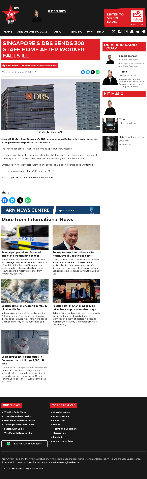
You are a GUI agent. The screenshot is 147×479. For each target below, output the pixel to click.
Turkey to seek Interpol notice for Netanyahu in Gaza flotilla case (74, 254)
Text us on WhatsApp (26, 443)
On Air (58, 31)
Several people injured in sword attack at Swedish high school (21, 254)
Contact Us (59, 433)
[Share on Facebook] (83, 72)
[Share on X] (93, 72)
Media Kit (58, 437)
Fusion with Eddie (14, 429)
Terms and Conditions (65, 429)
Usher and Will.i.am (128, 123)
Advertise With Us (63, 441)
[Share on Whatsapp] (98, 72)
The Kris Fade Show (15, 412)
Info (100, 31)
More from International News (41, 65)
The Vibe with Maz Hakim (18, 416)
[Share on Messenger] (88, 72)
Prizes (56, 424)
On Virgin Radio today (120, 46)
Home (8, 31)
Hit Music (113, 94)
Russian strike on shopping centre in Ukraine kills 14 (24, 308)
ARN (11, 468)
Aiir (20, 468)
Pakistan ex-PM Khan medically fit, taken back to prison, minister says (74, 308)
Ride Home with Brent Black (19, 420)
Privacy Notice (61, 416)
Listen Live (59, 420)
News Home (12, 65)
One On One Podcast (33, 31)
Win (90, 31)
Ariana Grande (125, 144)
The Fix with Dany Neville (18, 433)
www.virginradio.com (68, 462)
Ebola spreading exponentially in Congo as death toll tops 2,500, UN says (22, 360)
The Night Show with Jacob (19, 424)
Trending (75, 31)
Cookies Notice (61, 412)
